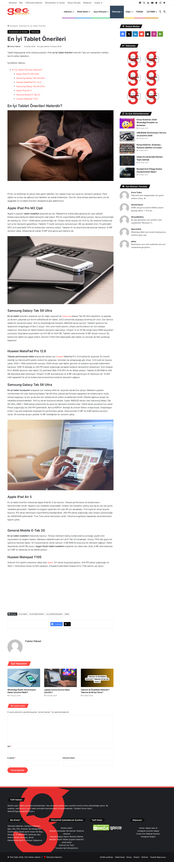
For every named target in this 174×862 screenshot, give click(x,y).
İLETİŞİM (151, 11)
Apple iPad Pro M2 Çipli (27, 74)
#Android (13, 3)
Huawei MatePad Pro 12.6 (28, 82)
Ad (9, 746)
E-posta (11, 758)
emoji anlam (67, 842)
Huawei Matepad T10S (27, 98)
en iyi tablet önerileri (37, 614)
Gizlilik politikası (106, 857)
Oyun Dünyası (100, 11)
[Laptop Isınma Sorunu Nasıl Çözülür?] (60, 678)
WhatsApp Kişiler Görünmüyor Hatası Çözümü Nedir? (21, 691)
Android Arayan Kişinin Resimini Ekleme (66, 836)
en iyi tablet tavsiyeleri (54, 614)
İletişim (136, 857)
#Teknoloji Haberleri (34, 3)
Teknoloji (116, 11)
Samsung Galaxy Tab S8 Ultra (30, 86)
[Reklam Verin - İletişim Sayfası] (133, 60)
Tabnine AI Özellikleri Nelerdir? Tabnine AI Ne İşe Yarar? (95, 691)
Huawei (59, 356)
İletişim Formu (80, 808)
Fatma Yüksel (15, 46)
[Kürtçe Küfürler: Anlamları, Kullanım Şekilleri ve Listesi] (127, 148)
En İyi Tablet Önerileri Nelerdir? (27, 70)
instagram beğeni (148, 836)
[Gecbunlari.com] (18, 11)
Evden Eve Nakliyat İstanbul (148, 834)
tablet (50, 562)
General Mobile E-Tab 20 (28, 94)
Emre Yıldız (136, 192)
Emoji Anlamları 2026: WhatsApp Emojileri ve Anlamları (147, 122)
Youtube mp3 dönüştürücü (66, 848)
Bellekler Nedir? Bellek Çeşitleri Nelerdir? (66, 839)
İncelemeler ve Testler (18, 32)
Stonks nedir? (66, 828)
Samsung (66, 316)
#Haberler (87, 3)
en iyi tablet (23, 614)
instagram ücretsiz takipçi (148, 831)
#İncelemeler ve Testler (55, 3)
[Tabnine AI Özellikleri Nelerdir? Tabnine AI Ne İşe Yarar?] (97, 678)
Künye (129, 857)
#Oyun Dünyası (74, 3)
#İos (21, 3)
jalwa (133, 241)
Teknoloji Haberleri (54, 857)
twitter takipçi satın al (148, 828)
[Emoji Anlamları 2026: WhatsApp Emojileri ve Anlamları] (127, 123)
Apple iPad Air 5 (24, 90)
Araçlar (97, 3)
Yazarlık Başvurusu (158, 857)
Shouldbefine (137, 217)
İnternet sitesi (69, 758)
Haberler (68, 11)
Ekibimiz (144, 857)
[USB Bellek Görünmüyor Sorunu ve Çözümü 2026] (127, 136)
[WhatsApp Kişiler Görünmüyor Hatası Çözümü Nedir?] (23, 678)
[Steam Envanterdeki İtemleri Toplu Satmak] (127, 161)
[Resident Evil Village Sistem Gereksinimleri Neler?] (127, 173)
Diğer (128, 11)
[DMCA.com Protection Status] (101, 830)
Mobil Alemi (82, 11)
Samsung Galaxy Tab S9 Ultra (30, 78)
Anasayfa (13, 26)
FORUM (139, 11)
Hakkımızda (120, 857)
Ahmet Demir (137, 205)
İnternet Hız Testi (66, 845)
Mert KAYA (136, 229)
